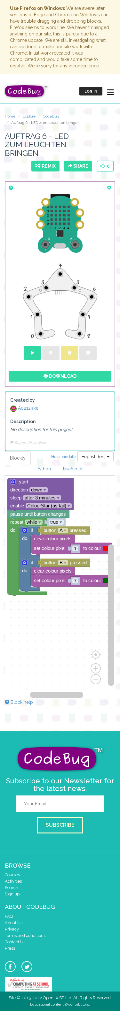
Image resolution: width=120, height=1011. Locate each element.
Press (10, 948)
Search (11, 887)
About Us (13, 922)
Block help (21, 702)
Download (62, 376)
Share (80, 166)
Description (23, 421)
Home (10, 116)
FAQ (9, 916)
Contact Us (15, 941)
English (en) (94, 456)
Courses (12, 874)
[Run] (32, 353)
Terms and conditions (25, 935)
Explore (29, 116)
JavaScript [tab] (72, 468)
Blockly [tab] (18, 457)
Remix (48, 166)
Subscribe (60, 825)
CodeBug (51, 116)
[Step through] (69, 353)
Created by (22, 400)
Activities (13, 881)
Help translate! (64, 456)
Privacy (12, 929)
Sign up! (12, 894)
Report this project (30, 442)
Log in (90, 91)
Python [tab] (43, 468)
